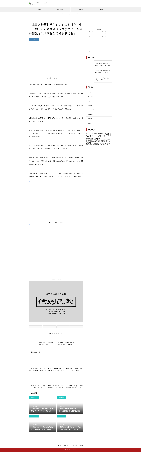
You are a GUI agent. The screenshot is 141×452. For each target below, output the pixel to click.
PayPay (91, 133)
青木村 (106, 144)
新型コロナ (97, 141)
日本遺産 (103, 141)
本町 (109, 141)
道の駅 (94, 144)
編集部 (101, 9)
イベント (90, 92)
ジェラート (96, 135)
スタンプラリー (102, 135)
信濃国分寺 (90, 140)
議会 (87, 144)
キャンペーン (91, 96)
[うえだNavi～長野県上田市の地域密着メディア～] (38, 3)
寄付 (91, 141)
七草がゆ (108, 136)
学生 (89, 141)
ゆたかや (99, 133)
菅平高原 (107, 143)
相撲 (96, 143)
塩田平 (110, 140)
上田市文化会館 (103, 139)
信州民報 (81, 9)
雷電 (103, 144)
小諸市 (93, 141)
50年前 (88, 133)
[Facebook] (34, 450)
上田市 (97, 138)
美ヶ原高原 (102, 143)
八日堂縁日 (95, 140)
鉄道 (97, 144)
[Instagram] (30, 450)
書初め (107, 141)
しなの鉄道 (95, 133)
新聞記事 (90, 118)
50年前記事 (91, 110)
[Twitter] (32, 450)
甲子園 (93, 143)
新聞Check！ (60, 9)
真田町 (98, 143)
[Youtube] (37, 450)
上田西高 (108, 139)
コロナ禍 (107, 133)
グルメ (89, 101)
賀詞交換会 (90, 144)
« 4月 (89, 51)
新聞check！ (33, 397)
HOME (39, 9)
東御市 (88, 143)
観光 (110, 143)
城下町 (104, 140)
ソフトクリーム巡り (100, 137)
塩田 (107, 140)
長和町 (100, 144)
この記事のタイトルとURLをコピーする (56, 78)
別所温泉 (100, 140)
